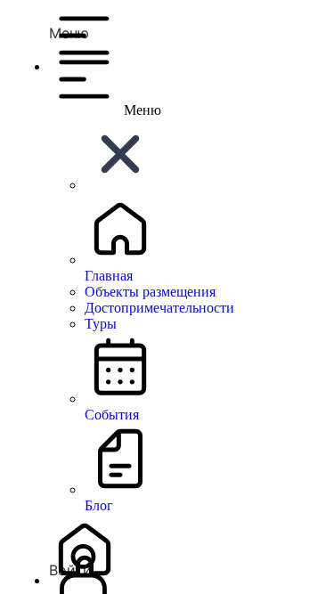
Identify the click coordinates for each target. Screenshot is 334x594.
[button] (185, 20)
